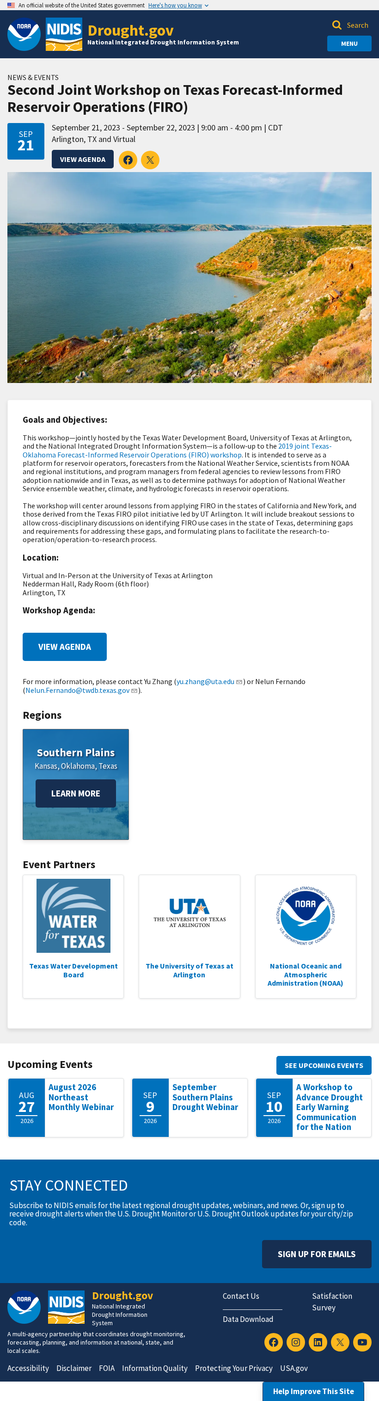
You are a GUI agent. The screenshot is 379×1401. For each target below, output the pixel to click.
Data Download (248, 1319)
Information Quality (155, 1368)
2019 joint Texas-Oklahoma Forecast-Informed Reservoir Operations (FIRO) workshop (177, 450)
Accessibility (28, 1368)
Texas (107, 766)
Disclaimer (74, 1368)
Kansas (46, 766)
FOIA (107, 1368)
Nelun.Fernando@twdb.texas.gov (77, 690)
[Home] (64, 34)
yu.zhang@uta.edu (205, 681)
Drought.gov (130, 30)
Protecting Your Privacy (234, 1368)
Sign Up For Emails (317, 1253)
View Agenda (82, 159)
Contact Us (241, 1296)
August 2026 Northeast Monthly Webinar (81, 1097)
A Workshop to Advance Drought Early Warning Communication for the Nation (329, 1107)
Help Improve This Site (313, 1391)
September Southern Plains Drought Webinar (205, 1097)
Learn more (75, 793)
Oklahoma (78, 766)
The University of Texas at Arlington (189, 970)
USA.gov (294, 1368)
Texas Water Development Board (73, 970)
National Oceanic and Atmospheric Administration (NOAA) (305, 974)
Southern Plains (76, 752)
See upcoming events (324, 1065)
